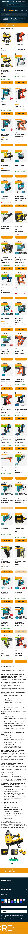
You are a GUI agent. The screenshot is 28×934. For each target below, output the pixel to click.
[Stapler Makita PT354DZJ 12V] (7, 583)
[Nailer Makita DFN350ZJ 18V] (7, 94)
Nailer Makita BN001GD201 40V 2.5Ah (7, 499)
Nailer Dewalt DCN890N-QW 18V (5, 166)
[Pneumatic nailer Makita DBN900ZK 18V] (7, 370)
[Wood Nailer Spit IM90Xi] (21, 341)
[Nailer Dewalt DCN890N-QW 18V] (7, 156)
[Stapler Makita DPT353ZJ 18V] (7, 125)
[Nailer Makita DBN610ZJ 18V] (7, 187)
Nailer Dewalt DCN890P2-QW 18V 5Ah (6, 72)
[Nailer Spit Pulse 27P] (21, 280)
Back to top (14, 875)
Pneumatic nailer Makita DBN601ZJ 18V (20, 197)
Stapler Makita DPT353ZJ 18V (5, 135)
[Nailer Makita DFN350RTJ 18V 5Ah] (7, 613)
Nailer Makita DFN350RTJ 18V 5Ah (6, 623)
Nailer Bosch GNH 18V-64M (21, 440)
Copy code (17, 5)
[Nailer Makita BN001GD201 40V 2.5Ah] (7, 489)
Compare (20, 49)
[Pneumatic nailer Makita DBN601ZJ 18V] (21, 187)
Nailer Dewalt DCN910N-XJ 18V (5, 562)
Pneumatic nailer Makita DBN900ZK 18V (6, 380)
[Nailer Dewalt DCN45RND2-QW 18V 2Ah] (7, 248)
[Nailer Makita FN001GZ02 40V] (21, 583)
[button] (25, 10)
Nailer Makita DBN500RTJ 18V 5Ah (20, 623)
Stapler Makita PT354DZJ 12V (5, 593)
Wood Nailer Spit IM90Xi (19, 350)
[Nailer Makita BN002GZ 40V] (7, 519)
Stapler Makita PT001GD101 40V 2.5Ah (20, 258)
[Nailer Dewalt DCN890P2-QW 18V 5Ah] (7, 61)
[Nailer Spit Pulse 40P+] (21, 94)
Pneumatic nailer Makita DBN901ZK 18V (20, 166)
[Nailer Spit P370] (7, 460)
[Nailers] (7, 37)
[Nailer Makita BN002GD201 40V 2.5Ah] (21, 489)
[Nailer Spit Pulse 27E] (21, 125)
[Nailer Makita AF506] (21, 61)
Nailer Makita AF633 (6, 226)
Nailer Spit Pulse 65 (20, 379)
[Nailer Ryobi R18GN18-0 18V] (21, 552)
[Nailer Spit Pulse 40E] (7, 400)
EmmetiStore (6, 915)
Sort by (3, 48)
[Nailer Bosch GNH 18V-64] (7, 430)
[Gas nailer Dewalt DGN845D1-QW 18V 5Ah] (21, 519)
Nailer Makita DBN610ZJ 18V (4, 197)
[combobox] (14, 14)
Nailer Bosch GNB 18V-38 (7, 289)
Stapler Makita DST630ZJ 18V (19, 319)
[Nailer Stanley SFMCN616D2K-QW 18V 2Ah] (21, 217)
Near (2, 918)
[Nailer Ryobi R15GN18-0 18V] (7, 643)
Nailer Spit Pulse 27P (20, 289)
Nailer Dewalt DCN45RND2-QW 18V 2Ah (6, 259)
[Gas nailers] (19, 37)
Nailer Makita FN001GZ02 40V (19, 593)
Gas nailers (20, 44)
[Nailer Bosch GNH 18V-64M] (21, 430)
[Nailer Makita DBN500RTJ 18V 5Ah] (21, 613)
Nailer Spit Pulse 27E (20, 134)
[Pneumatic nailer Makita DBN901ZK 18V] (21, 156)
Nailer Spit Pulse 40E (6, 409)
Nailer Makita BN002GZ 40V (4, 529)
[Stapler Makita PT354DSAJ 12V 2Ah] (7, 309)
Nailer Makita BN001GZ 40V (21, 469)
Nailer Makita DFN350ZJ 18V (4, 103)
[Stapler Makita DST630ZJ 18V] (21, 309)
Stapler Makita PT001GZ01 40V (5, 350)
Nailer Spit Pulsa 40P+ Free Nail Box (21, 652)
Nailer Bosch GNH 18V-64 (7, 439)
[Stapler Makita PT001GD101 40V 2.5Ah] (21, 248)
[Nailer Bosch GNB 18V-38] (7, 280)
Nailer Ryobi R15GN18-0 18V (6, 652)
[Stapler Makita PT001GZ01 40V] (7, 341)
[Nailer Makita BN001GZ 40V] (21, 460)
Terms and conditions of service (10, 918)
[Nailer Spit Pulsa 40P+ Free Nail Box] (21, 643)
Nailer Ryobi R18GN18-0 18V (20, 562)
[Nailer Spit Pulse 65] (21, 370)
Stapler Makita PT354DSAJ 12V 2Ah (6, 319)
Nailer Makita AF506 (20, 70)
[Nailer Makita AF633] (7, 217)
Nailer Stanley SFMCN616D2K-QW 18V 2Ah (21, 228)
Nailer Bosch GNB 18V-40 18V (21, 410)
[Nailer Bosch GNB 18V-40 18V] (21, 400)
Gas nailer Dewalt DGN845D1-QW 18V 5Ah (20, 530)
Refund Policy (20, 918)
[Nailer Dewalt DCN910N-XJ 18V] (7, 552)
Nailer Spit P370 (5, 469)
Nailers (7, 44)
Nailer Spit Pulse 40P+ (21, 103)
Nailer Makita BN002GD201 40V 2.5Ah (21, 499)
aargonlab (8, 916)
